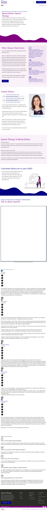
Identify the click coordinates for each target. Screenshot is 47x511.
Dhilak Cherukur (4, 401)
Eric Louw (3, 272)
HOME (21, 494)
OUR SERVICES (31, 497)
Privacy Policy (28, 509)
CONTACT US (41, 2)
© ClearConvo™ (43, 509)
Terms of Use (23, 509)
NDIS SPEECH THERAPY (31, 495)
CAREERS (21, 498)
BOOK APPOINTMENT (42, 496)
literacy (18, 21)
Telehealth (16, 22)
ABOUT (21, 496)
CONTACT (40, 494)
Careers (38, 509)
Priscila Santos (4, 372)
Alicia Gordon (4, 301)
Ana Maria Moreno (5, 344)
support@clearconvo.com (42, 5)
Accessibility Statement (33, 509)
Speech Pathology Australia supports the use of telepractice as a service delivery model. (22, 469)
